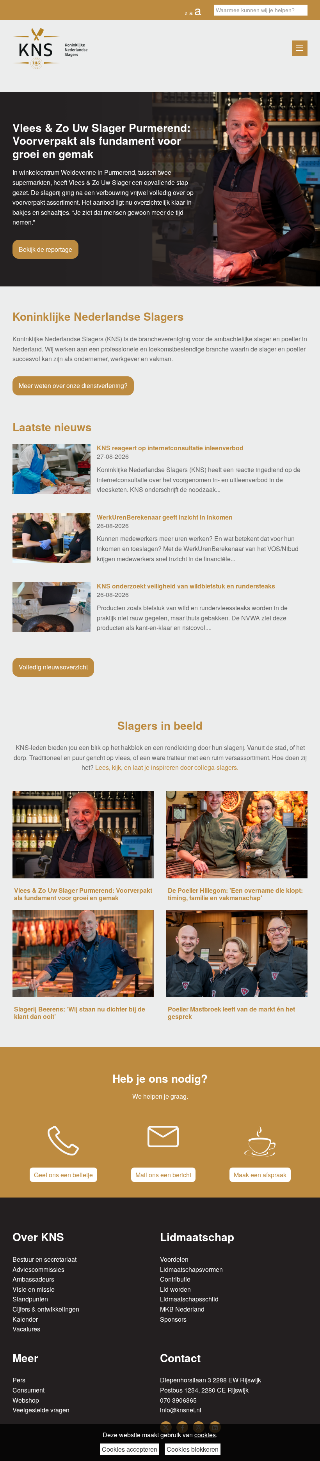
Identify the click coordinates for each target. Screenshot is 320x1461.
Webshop (25, 1400)
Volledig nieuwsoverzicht (53, 666)
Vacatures (26, 1328)
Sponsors (173, 1319)
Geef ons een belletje (63, 1174)
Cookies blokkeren (193, 1449)
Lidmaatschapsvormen (191, 1269)
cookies (205, 1434)
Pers (18, 1379)
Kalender (25, 1319)
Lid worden (175, 1289)
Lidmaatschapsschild (189, 1298)
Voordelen (174, 1259)
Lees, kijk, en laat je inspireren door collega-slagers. (166, 767)
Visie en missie (33, 1289)
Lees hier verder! (42, 232)
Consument (28, 1389)
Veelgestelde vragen (40, 1409)
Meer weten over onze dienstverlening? (73, 385)
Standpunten (30, 1298)
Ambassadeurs (33, 1279)
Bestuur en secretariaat (44, 1259)
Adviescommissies (38, 1269)
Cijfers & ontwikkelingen (45, 1309)
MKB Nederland (182, 1309)
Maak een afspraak (260, 1174)
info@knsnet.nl (180, 1409)
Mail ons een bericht (163, 1174)
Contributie (175, 1279)
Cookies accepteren (129, 1449)
